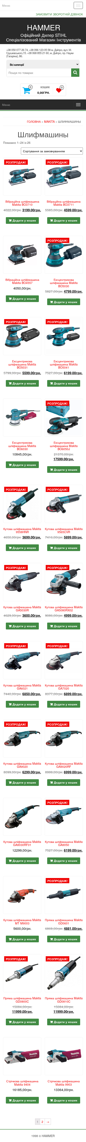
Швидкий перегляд (39, 163)
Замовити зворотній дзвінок (59, 14)
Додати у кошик (24, 220)
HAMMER (43, 27)
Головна (34, 121)
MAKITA (49, 121)
